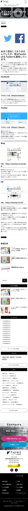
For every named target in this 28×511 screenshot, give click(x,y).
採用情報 (18, 490)
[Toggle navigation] (25, 1)
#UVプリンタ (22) (6, 378)
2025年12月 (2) (6, 331)
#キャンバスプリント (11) (8, 383)
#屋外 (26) (11, 373)
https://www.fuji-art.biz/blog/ (13, 165)
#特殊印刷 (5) (16, 390)
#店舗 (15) (15, 378)
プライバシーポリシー (8, 501)
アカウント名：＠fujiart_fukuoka (13, 127)
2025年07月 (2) (6, 335)
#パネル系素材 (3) (6, 397)
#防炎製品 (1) (19, 404)
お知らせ (3, 23)
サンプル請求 (19, 487)
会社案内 (4, 490)
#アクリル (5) (5, 392)
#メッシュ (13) (14, 380)
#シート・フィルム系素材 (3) (9, 395)
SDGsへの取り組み (6, 484)
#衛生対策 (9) (5, 388)
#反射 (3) (4, 399)
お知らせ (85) (5, 357)
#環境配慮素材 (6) (6, 390)
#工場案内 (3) (16, 397)
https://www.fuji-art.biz (14, 202)
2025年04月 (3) (6, 339)
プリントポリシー (20, 501)
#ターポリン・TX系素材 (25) (9, 376)
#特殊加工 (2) (5, 402)
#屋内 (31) (4, 373)
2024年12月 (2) (6, 341)
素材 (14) (4, 359)
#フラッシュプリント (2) (8, 404)
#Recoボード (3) (13, 399)
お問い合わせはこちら (14, 439)
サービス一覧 (19, 476)
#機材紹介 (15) (5, 380)
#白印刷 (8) (13, 388)
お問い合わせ (19, 484)
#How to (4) (13, 392)
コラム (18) (18, 357)
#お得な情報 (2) (14, 402)
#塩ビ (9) (15, 385)
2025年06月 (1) (6, 337)
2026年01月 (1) (6, 329)
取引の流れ (5, 481)
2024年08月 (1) (6, 343)
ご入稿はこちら (14, 445)
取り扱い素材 (5, 493)
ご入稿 (18, 481)
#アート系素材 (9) (6, 385)
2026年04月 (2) (6, 327)
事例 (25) (12, 357)
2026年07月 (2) (6, 323)
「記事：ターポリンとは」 (14, 171)
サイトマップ (14, 503)
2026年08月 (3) (6, 321)
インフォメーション (21, 493)
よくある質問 (5, 487)
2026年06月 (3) (6, 325)
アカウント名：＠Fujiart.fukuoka (12, 95)
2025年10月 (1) (6, 333)
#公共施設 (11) (20, 383)
